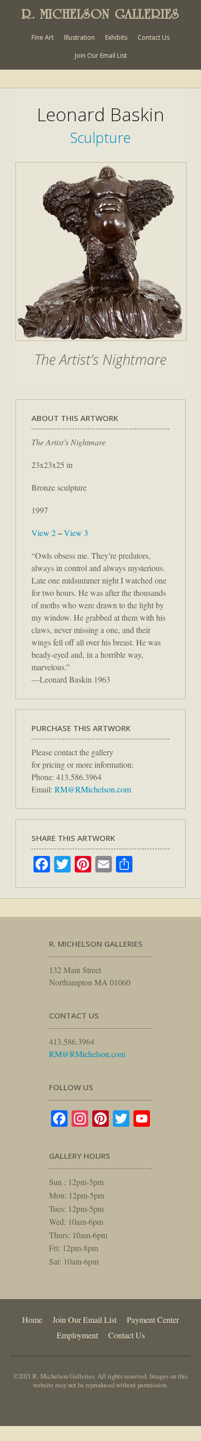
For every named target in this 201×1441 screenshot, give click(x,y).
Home (32, 1319)
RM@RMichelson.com (93, 789)
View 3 (76, 532)
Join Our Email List (101, 55)
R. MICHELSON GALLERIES (100, 14)
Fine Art (42, 37)
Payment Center (153, 1319)
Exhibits (116, 37)
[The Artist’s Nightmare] (101, 346)
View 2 (43, 532)
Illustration (79, 37)
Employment (77, 1335)
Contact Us (154, 37)
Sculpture (100, 137)
